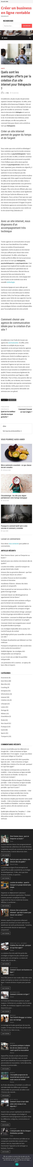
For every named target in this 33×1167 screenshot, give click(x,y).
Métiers (3, 713)
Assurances (4, 678)
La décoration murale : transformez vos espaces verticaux (16, 816)
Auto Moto (4, 681)
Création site (5, 700)
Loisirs (3, 707)
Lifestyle (4, 704)
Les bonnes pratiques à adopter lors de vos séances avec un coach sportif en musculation (20, 1048)
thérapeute (12, 400)
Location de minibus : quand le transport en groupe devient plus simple (20, 885)
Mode (3, 720)
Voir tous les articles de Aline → (12, 431)
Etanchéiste (5, 716)
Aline (7, 93)
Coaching (4, 687)
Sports (3, 733)
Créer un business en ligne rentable (16, 10)
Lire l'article (5, 855)
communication (13, 343)
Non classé (4, 723)
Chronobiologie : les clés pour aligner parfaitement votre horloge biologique (14, 497)
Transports (4, 736)
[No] (31, 1160)
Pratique (4, 727)
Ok (17, 1164)
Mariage (3, 710)
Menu (5, 38)
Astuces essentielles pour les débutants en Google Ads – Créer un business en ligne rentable (15, 751)
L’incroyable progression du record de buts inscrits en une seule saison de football (19, 1077)
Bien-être (4, 684)
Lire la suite (5, 1069)
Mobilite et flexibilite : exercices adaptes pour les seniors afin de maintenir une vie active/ (16, 805)
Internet (3, 697)
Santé (3, 68)
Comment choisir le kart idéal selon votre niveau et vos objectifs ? (19, 1104)
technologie (11, 282)
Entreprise (4, 691)
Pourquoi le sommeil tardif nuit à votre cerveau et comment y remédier (14, 527)
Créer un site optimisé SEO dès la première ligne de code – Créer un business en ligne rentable (15, 761)
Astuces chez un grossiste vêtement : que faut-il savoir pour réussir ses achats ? (20, 912)
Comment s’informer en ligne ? (19, 994)
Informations (5, 694)
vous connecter (14, 544)
